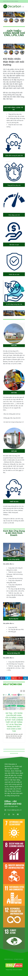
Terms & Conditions (17, 969)
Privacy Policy (9, 969)
